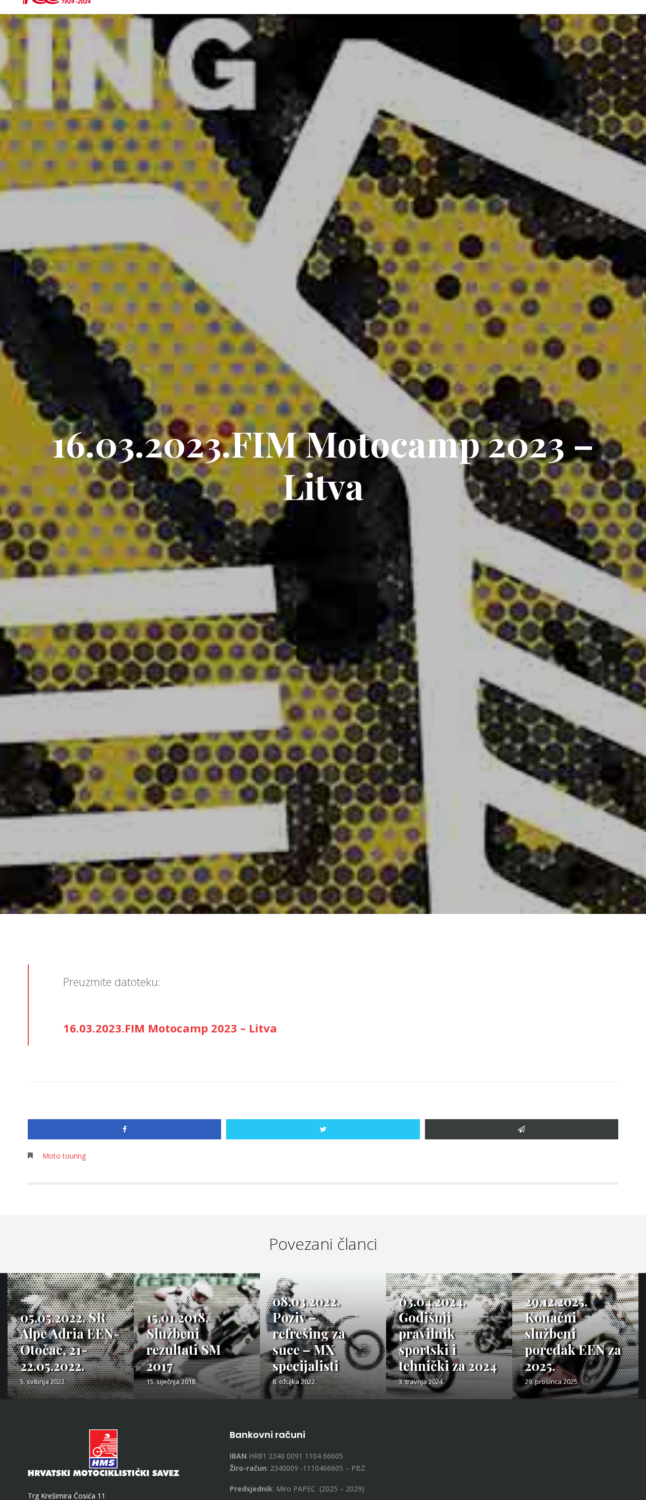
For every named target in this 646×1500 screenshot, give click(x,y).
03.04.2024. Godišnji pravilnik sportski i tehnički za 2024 (448, 1333)
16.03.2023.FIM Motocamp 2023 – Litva (170, 1027)
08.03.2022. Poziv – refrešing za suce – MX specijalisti (309, 1333)
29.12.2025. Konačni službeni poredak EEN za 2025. (573, 1333)
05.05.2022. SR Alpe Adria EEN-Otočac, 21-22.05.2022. (70, 1341)
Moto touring (64, 1156)
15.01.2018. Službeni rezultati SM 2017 (183, 1341)
